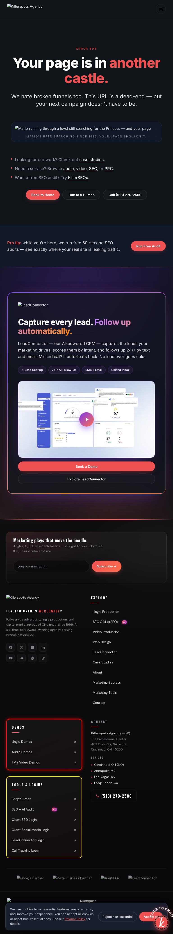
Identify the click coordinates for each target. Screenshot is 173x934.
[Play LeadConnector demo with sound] (86, 419)
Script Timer (21, 799)
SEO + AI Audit (34, 809)
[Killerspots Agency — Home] (34, 9)
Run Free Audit (148, 246)
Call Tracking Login (25, 851)
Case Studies (103, 662)
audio (68, 168)
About (97, 672)
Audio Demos (22, 752)
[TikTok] (43, 658)
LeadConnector (105, 652)
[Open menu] (161, 9)
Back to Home (42, 195)
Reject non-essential (117, 916)
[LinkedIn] (43, 647)
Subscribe (106, 566)
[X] (21, 647)
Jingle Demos (22, 742)
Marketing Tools (105, 693)
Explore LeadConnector (86, 479)
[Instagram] (32, 647)
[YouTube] (10, 658)
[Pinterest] (32, 658)
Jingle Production (106, 612)
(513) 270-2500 (116, 796)
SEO (93, 168)
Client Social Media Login (31, 830)
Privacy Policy (75, 919)
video (81, 168)
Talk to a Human (81, 195)
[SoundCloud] (21, 658)
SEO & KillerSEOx (109, 622)
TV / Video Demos (26, 762)
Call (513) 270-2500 (125, 195)
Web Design (102, 642)
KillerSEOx (78, 177)
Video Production (106, 632)
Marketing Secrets (107, 683)
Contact (99, 703)
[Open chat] (161, 923)
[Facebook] (10, 647)
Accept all (151, 916)
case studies (91, 159)
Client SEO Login (24, 820)
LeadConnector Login (28, 840)
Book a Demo (87, 466)
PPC (109, 168)
